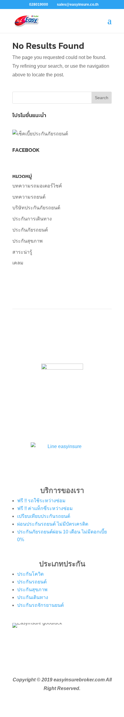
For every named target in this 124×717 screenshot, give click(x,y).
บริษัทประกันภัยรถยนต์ (36, 207)
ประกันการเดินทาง (32, 218)
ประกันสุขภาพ (27, 240)
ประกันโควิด (30, 574)
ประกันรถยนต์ (32, 581)
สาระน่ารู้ (22, 252)
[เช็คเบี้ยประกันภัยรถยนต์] (40, 133)
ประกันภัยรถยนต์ (30, 229)
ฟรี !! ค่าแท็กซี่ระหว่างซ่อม (45, 508)
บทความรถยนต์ (28, 196)
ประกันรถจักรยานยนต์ (40, 605)
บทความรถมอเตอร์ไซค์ (37, 185)
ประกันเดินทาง (32, 597)
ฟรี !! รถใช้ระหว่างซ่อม (41, 500)
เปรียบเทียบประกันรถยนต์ (43, 516)
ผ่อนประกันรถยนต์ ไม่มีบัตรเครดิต (52, 524)
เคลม (17, 262)
